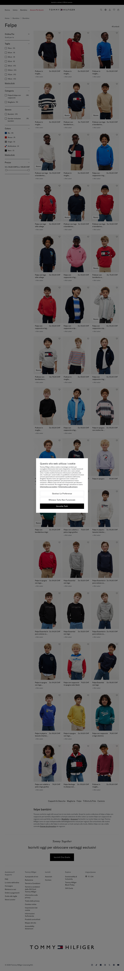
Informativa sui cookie (48, 487)
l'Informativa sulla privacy (68, 487)
